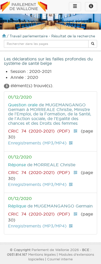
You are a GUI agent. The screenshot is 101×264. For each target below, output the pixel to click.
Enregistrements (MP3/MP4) (37, 142)
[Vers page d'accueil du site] (24, 7)
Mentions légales (42, 254)
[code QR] (75, 131)
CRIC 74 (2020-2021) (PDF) (39, 131)
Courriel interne (60, 259)
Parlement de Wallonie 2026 (55, 250)
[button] (92, 44)
